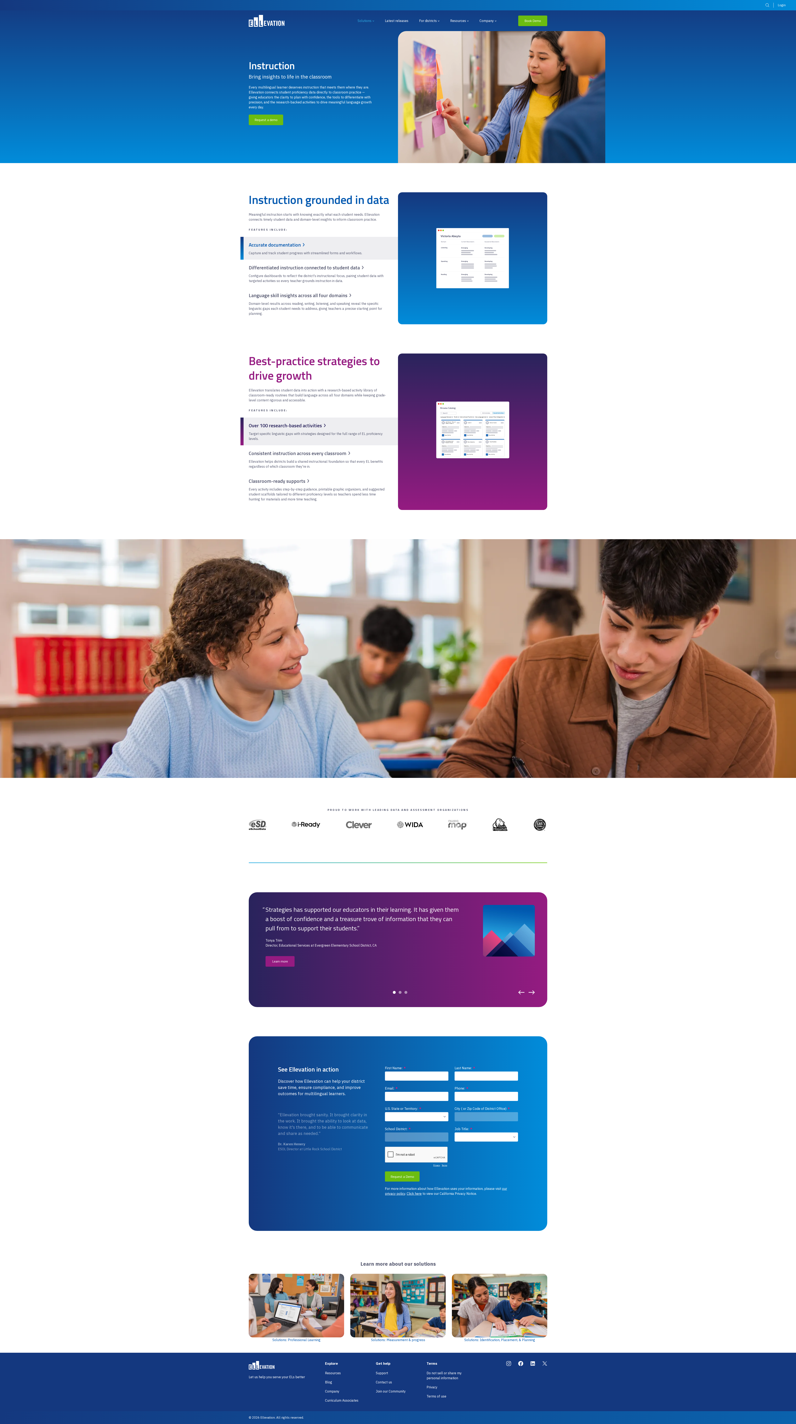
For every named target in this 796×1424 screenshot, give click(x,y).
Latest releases (396, 21)
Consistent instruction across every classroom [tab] (297, 453)
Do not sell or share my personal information (444, 1375)
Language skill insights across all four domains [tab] (298, 295)
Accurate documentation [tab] (275, 244)
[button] (394, 992)
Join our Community (391, 1391)
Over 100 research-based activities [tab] (285, 425)
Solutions (364, 21)
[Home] (266, 21)
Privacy (432, 1387)
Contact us (384, 1382)
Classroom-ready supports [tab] (277, 481)
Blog (328, 1382)
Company (486, 21)
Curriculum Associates (341, 1400)
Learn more (280, 961)
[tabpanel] (473, 258)
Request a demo (266, 119)
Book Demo (532, 20)
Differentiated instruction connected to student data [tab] (304, 267)
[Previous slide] (521, 992)
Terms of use (436, 1396)
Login (782, 5)
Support (382, 1373)
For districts (428, 21)
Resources (458, 21)
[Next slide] (532, 992)
